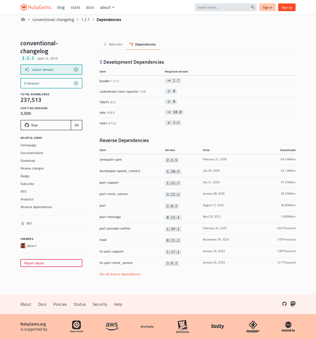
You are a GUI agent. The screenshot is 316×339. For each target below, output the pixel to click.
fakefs (108, 101)
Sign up (287, 7)
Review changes (32, 168)
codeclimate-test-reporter (123, 91)
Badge (25, 176)
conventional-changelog (53, 19)
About (25, 304)
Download (27, 160)
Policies (60, 304)
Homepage (28, 145)
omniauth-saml (111, 159)
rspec (108, 123)
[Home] (23, 19)
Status (80, 304)
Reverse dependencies (36, 206)
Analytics (27, 199)
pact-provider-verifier (115, 228)
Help (118, 304)
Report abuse (34, 263)
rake (107, 112)
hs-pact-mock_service (116, 262)
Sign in (267, 7)
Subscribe (27, 183)
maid (103, 239)
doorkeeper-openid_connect (120, 170)
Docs (90, 7)
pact (103, 205)
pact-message (110, 216)
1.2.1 (85, 19)
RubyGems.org (33, 324)
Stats (75, 7)
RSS (23, 191)
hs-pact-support (112, 251)
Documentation (31, 152)
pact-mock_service (114, 193)
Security (100, 304)
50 (76, 125)
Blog (61, 7)
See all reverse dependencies (120, 274)
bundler (109, 80)
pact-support (109, 182)
